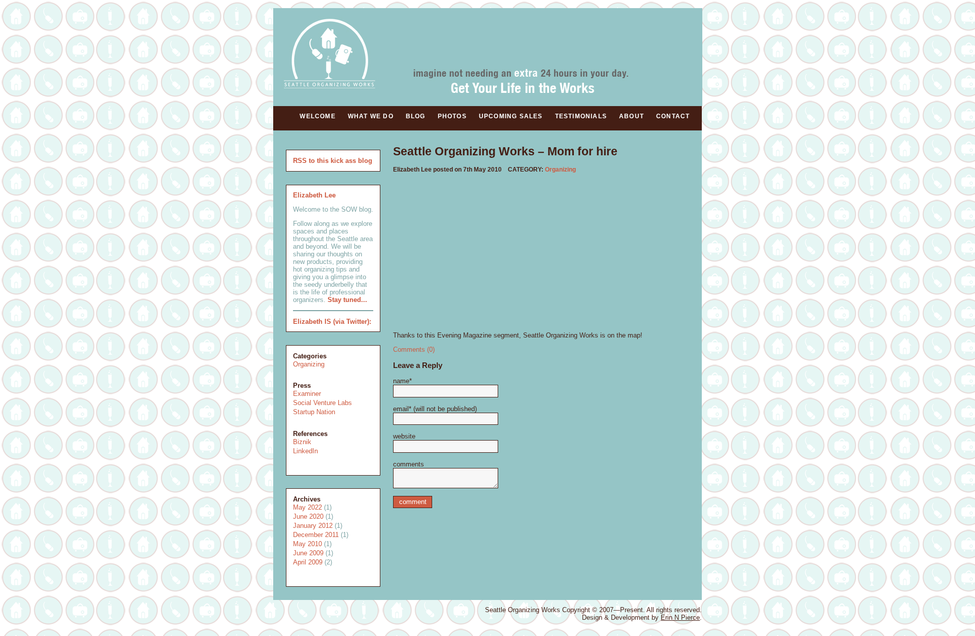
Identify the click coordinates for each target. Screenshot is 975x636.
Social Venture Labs (322, 403)
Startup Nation (314, 412)
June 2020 (308, 516)
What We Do (371, 116)
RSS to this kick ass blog (332, 160)
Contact (673, 116)
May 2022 (307, 507)
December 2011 (316, 535)
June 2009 (308, 553)
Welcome (317, 116)
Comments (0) (414, 349)
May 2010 (307, 544)
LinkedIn (305, 451)
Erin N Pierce (680, 617)
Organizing (308, 364)
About (631, 116)
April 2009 (307, 562)
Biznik (302, 442)
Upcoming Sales (511, 116)
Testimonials (581, 116)
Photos (452, 116)
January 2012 (313, 525)
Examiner (307, 393)
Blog (416, 116)
